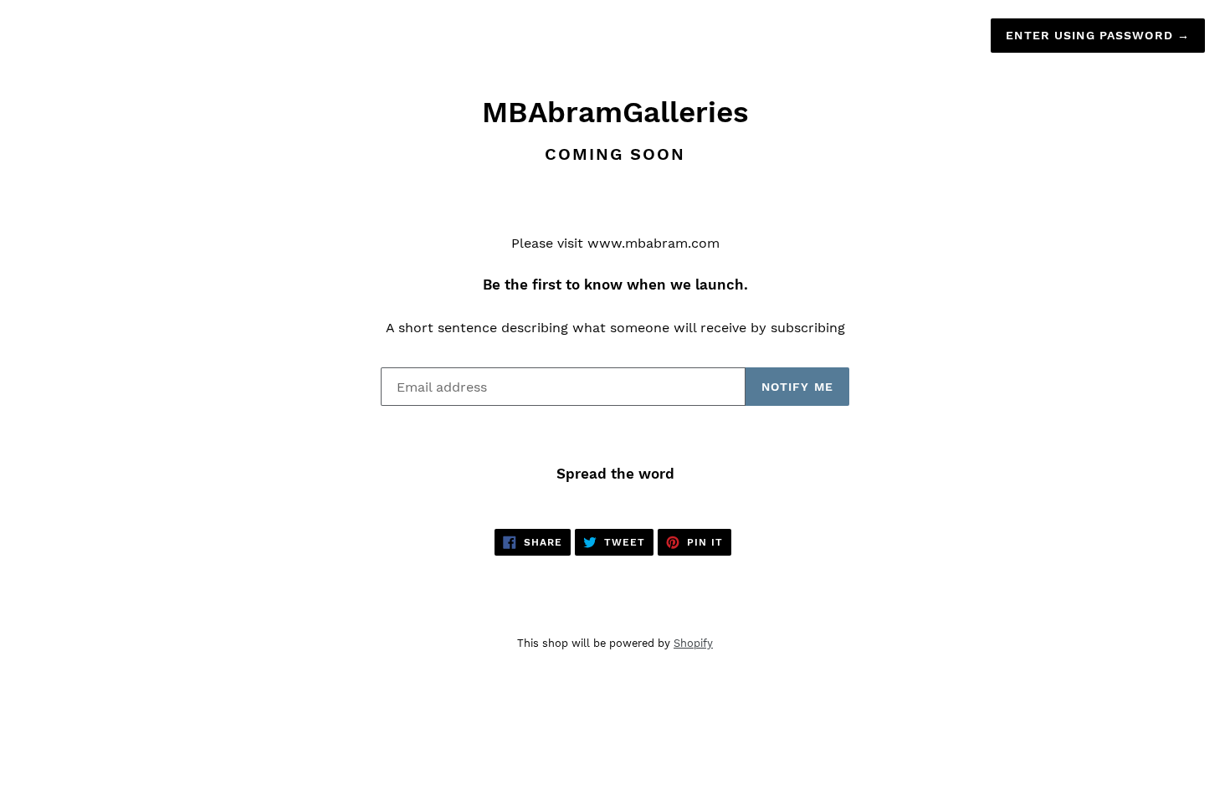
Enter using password (1098, 35)
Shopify (693, 643)
